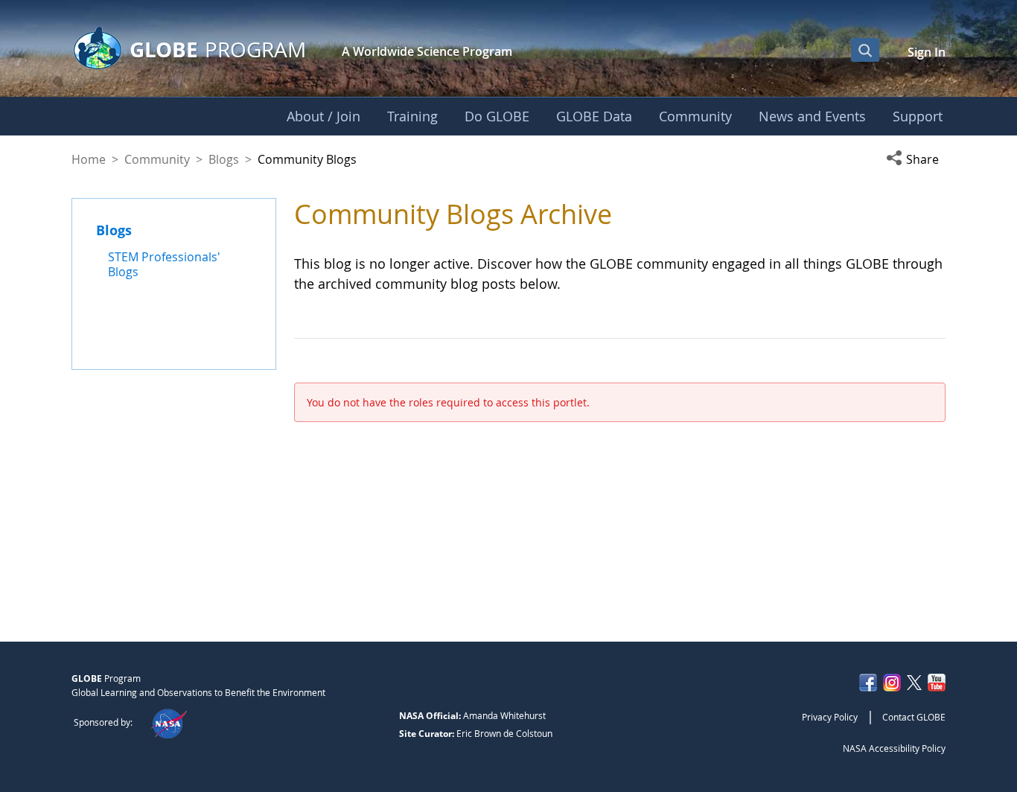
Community (157, 159)
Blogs (223, 159)
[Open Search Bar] (865, 50)
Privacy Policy (830, 717)
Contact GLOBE (914, 717)
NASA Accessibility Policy (894, 748)
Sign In (927, 52)
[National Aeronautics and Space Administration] (168, 722)
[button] (916, 159)
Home (88, 159)
